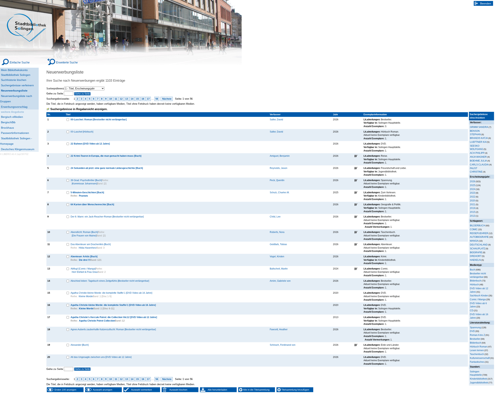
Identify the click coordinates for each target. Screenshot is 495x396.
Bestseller (475, 339)
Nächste (167, 99)
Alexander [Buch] (80, 345)
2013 (472, 216)
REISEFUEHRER (479, 233)
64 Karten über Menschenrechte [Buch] (92, 204)
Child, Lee (275, 216)
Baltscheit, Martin (279, 268)
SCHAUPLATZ (477, 248)
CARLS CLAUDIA (479, 164)
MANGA (474, 240)
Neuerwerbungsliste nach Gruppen (16, 98)
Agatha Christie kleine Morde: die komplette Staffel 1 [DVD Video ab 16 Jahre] (111, 293)
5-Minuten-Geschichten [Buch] (87, 192)
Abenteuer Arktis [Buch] (84, 256)
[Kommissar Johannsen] (84, 183)
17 (148, 99)
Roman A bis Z (477, 335)
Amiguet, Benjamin (280, 156)
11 (116, 99)
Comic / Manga (478, 299)
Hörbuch (474, 284)
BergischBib (8, 122)
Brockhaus (7, 127)
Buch (472, 269)
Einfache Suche (20, 62)
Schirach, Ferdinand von (282, 345)
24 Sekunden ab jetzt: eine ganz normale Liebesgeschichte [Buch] (107, 168)
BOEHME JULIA (478, 160)
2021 (472, 204)
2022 (472, 196)
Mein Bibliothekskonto (14, 70)
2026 (472, 181)
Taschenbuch (477, 354)
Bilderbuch (475, 280)
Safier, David (276, 119)
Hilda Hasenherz (87, 247)
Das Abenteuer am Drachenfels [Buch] (91, 244)
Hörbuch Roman (478, 346)
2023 (472, 193)
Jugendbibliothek (479, 382)
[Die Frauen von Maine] (84, 235)
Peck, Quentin (277, 180)
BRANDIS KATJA (479, 138)
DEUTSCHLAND (479, 244)
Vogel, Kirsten (277, 256)
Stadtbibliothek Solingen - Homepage (16, 141)
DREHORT (475, 256)
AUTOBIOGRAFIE (479, 237)
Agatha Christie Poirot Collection (97, 320)
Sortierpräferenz (55, 88)
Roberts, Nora (277, 232)
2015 (472, 212)
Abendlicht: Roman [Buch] (84, 232)
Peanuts (83, 195)
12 (121, 99)
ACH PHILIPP (477, 153)
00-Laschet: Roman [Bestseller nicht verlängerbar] (99, 119)
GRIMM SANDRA (479, 127)
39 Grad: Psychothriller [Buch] (86, 180)
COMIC (474, 229)
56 (156, 99)
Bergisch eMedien (12, 116)
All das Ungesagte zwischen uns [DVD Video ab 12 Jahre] (101, 357)
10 (110, 99)
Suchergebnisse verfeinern (17, 85)
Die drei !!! (84, 260)
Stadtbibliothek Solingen (15, 74)
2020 (472, 200)
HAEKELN (475, 260)
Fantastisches (477, 362)
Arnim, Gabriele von (280, 281)
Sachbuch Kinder (479, 295)
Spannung (475, 327)
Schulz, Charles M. (279, 192)
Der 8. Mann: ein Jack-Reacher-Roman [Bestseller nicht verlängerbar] (107, 216)
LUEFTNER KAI (478, 142)
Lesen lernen (477, 350)
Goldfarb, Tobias (278, 244)
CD (471, 310)
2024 (472, 189)
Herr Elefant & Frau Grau (85, 272)
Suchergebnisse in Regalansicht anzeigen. (79, 109)
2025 (472, 185)
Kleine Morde (86, 296)
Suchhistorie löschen (13, 79)
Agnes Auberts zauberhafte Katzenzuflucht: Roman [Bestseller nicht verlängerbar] (113, 329)
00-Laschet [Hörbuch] (82, 131)
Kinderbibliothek (478, 378)
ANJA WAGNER (478, 157)
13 (126, 99)
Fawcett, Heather (279, 329)
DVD (472, 331)
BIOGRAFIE (476, 252)
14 (132, 99)
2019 (472, 208)
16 (143, 99)
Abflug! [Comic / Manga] (83, 268)
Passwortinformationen (15, 132)
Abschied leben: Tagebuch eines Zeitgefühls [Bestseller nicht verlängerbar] (110, 281)
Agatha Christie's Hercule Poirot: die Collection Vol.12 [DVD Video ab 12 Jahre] (114, 317)
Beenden (485, 3)
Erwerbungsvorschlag (14, 106)
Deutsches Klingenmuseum (17, 149)
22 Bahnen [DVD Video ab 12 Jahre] (90, 143)
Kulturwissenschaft (480, 358)
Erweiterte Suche (67, 62)
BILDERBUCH (477, 225)
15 (137, 99)
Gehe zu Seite (55, 93)
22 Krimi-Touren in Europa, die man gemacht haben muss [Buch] (106, 156)
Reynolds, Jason (278, 168)
